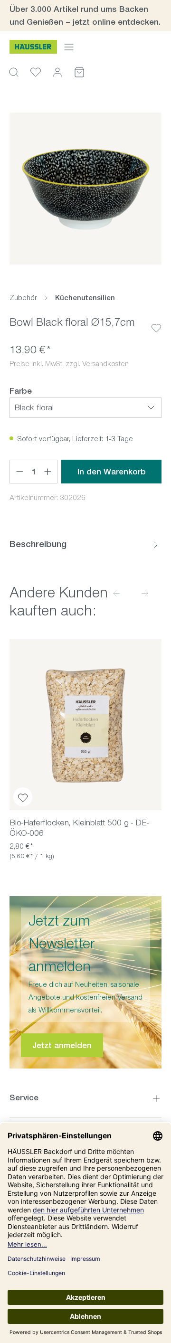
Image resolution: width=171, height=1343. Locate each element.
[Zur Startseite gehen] (33, 47)
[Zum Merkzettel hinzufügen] (156, 320)
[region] (85, 189)
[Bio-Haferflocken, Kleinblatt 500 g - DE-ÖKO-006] (86, 724)
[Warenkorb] (79, 72)
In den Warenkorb (111, 471)
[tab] (86, 544)
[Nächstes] (145, 592)
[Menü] (69, 47)
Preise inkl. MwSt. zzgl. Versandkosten (69, 364)
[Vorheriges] (116, 592)
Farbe (21, 391)
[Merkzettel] (36, 72)
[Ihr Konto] (57, 72)
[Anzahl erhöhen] (48, 471)
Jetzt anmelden (62, 1045)
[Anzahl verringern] (19, 471)
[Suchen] (14, 72)
